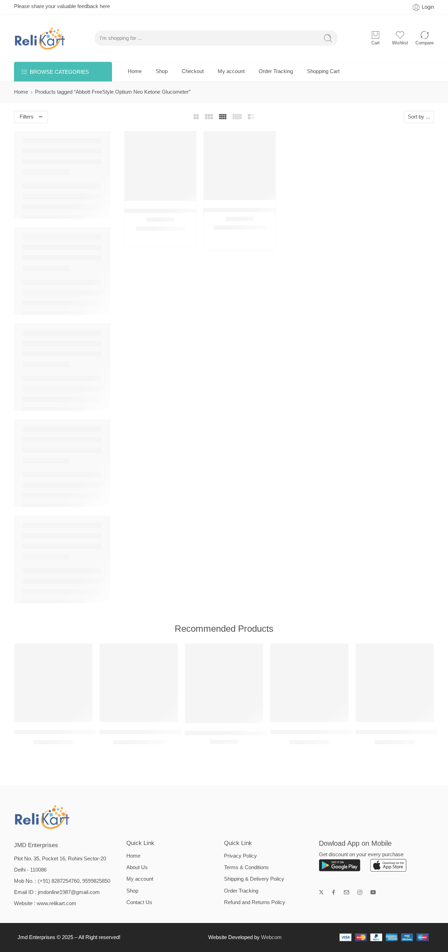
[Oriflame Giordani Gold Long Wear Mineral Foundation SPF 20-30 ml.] (224, 683)
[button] (146, 193)
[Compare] (174, 193)
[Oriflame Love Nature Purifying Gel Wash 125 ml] (309, 683)
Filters (27, 117)
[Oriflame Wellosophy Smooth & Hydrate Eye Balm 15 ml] (53, 683)
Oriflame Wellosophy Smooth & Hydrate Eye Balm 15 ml (88, 732)
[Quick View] (160, 193)
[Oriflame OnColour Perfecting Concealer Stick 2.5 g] (395, 683)
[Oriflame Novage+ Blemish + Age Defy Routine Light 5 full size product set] (138, 683)
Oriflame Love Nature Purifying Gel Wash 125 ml (334, 732)
